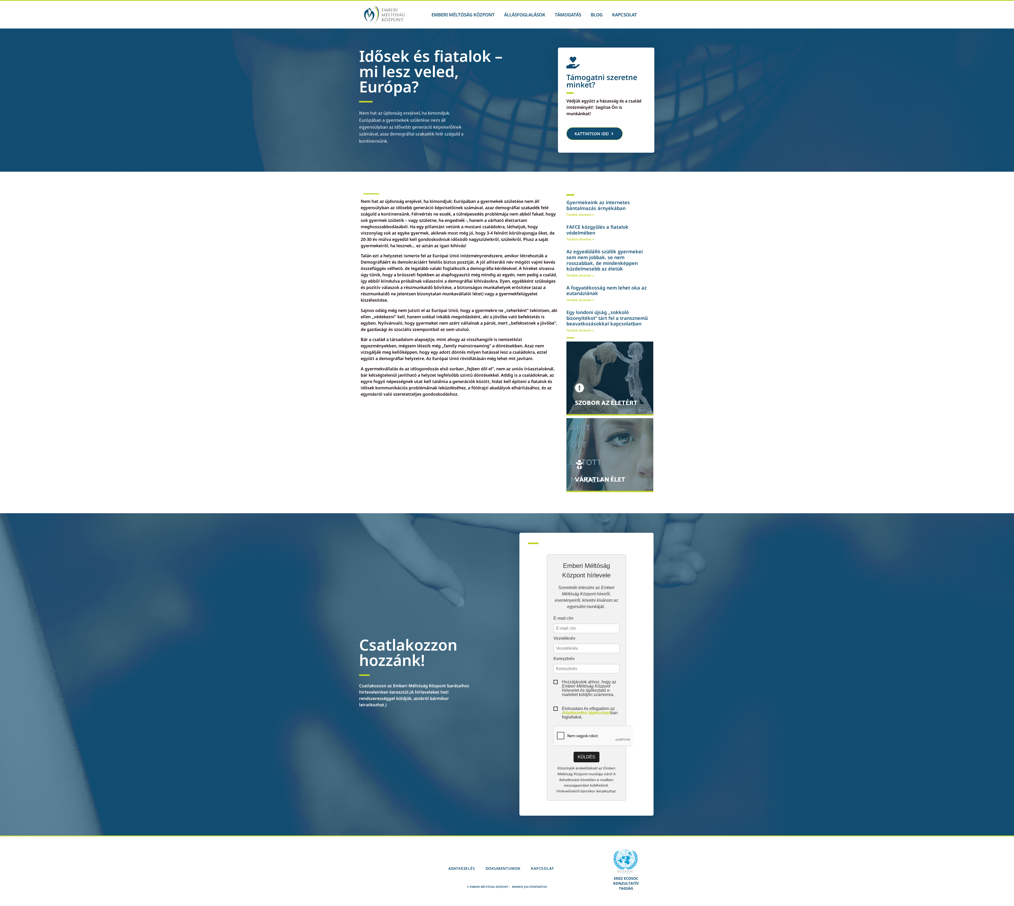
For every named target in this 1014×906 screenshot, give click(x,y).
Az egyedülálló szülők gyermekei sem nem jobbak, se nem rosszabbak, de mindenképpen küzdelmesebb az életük (604, 260)
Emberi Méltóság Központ (463, 15)
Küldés (586, 757)
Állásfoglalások (524, 15)
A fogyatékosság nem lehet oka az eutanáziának (606, 290)
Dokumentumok (503, 868)
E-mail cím (563, 618)
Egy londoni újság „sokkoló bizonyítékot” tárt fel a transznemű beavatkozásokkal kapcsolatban (607, 318)
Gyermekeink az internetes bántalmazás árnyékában (598, 205)
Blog (597, 15)
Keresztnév (564, 659)
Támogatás (568, 15)
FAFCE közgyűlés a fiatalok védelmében (597, 230)
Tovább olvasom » (580, 214)
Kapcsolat (624, 15)
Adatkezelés (461, 868)
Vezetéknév (564, 638)
